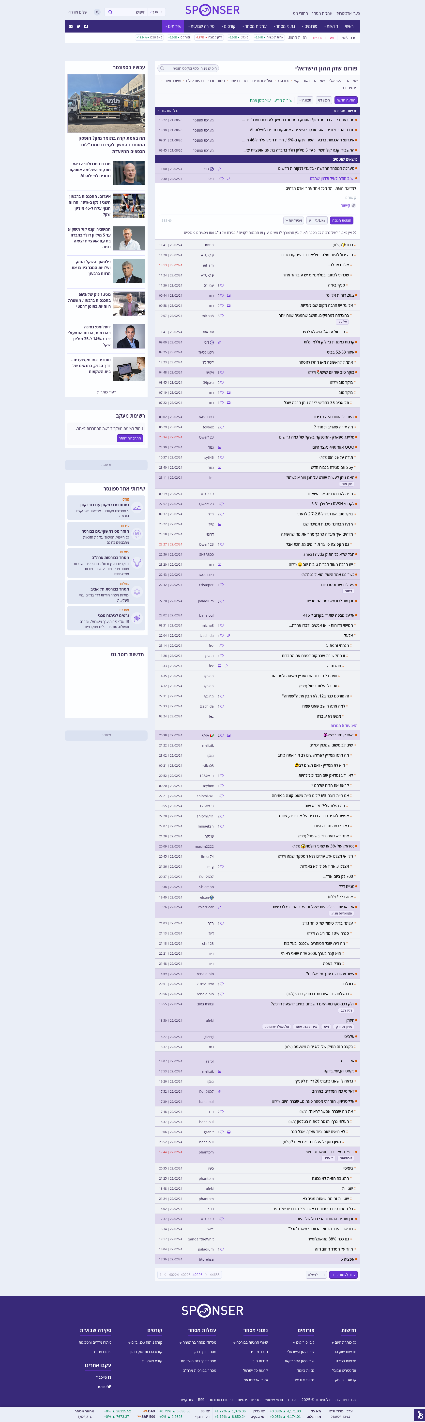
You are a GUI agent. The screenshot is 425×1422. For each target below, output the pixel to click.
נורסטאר (346, 1158)
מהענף (209, 656)
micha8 (208, 316)
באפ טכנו (149, 37)
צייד (211, 524)
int (211, 477)
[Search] (110, 12)
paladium (206, 601)
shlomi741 (205, 796)
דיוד (211, 933)
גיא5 (211, 179)
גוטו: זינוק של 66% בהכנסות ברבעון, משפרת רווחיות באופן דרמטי (89, 300)
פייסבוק (101, 1377)
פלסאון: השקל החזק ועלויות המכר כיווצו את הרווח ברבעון (91, 267)
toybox (208, 427)
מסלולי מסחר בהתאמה (199, 1342)
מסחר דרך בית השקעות (198, 1360)
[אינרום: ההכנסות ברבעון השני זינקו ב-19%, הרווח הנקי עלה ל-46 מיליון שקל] (129, 205)
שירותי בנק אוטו (306, 1026)
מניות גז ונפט (304, 1379)
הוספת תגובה (341, 220)
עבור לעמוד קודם (343, 1274)
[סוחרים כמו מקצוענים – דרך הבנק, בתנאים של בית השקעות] (129, 369)
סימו (211, 1168)
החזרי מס (300, 13)
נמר (211, 295)
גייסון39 (208, 382)
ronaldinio (205, 974)
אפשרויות (295, 220)
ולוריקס (179, 37)
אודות (292, 1399)
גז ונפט (283, 81)
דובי (206, 169)
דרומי (210, 534)
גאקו (210, 755)
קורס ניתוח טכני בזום (146, 1342)
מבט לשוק (348, 37)
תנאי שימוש (274, 1399)
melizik (208, 745)
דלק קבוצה (209, 37)
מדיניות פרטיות (249, 1399)
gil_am (208, 265)
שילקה (209, 836)
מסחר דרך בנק (205, 1351)
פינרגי (238, 37)
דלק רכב (346, 1010)
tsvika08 (207, 765)
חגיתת (209, 245)
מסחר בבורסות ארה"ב (199, 1370)
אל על (343, 321)
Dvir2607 (206, 877)
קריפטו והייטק (345, 1379)
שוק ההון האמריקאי (309, 81)
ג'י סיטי (329, 1158)
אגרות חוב (260, 1360)
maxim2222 (204, 846)
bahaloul (206, 615)
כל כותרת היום (345, 1342)
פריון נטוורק (344, 1026)
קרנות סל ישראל (255, 1370)
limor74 (207, 856)
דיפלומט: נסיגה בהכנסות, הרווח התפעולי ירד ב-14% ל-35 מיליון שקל (89, 335)
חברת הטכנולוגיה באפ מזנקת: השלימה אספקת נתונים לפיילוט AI (90, 169)
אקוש (210, 372)
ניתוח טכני (216, 81)
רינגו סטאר (206, 352)
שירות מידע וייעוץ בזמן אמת (271, 100)
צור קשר (186, 1399)
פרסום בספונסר (221, 1399)
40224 (174, 1274)
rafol (210, 1061)
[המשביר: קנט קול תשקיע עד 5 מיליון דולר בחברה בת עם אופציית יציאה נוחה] (129, 238)
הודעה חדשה (346, 100)
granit (209, 1132)
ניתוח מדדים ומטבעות (95, 1342)
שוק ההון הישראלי (343, 81)
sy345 (209, 457)
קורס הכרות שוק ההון (146, 1351)
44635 (215, 1274)
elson (204, 897)
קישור (345, 205)
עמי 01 (209, 285)
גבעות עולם (195, 81)
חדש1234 (206, 776)
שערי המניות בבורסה (251, 1342)
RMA (205, 735)
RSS (201, 1399)
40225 (186, 1274)
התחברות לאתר (130, 438)
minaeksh (206, 826)
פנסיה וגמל (349, 87)
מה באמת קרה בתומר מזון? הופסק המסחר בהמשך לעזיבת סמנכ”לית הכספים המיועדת (111, 144)
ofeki (210, 1020)
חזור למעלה (316, 1274)
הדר (211, 514)
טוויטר (102, 1386)
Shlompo (206, 887)
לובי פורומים (304, 1342)
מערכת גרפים (323, 37)
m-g (210, 866)
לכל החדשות (170, 111)
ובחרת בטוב (205, 1004)
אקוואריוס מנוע (342, 913)
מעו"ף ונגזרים (262, 81)
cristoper (206, 585)
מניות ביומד (239, 81)
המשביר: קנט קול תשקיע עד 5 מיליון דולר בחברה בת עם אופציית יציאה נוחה (89, 238)
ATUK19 (207, 255)
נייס (326, 1026)
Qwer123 (206, 437)
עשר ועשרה (205, 984)
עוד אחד (208, 332)
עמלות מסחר (322, 13)
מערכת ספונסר (203, 120)
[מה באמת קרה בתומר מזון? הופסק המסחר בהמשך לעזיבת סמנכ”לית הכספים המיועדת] (106, 103)
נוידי (211, 1209)
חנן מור (347, 484)
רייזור (348, 591)
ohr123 (208, 943)
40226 (197, 1274)
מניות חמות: (297, 37)
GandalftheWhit (201, 1239)
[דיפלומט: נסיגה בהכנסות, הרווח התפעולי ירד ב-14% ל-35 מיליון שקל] (129, 336)
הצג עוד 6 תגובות (344, 725)
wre (211, 1229)
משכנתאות (172, 81)
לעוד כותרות (106, 391)
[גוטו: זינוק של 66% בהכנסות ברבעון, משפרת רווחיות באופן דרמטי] (129, 303)
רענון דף (324, 100)
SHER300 (206, 554)
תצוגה (306, 100)
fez (211, 645)
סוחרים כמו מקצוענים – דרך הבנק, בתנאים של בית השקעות (91, 365)
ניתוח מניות (102, 1351)
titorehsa (206, 1259)
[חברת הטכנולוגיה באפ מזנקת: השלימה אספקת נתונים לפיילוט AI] (129, 173)
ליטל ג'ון (208, 362)
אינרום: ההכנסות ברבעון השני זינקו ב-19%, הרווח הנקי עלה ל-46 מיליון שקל (90, 205)
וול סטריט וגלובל (344, 1370)
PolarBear (206, 907)
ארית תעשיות (268, 37)
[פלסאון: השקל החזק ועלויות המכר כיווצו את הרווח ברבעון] (129, 271)
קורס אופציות (152, 1360)
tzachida (207, 635)
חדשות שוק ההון (344, 1351)
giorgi (209, 1037)
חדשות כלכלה (346, 1360)
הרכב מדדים (259, 1351)
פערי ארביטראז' (348, 13)
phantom (206, 1152)
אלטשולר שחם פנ (277, 1026)
